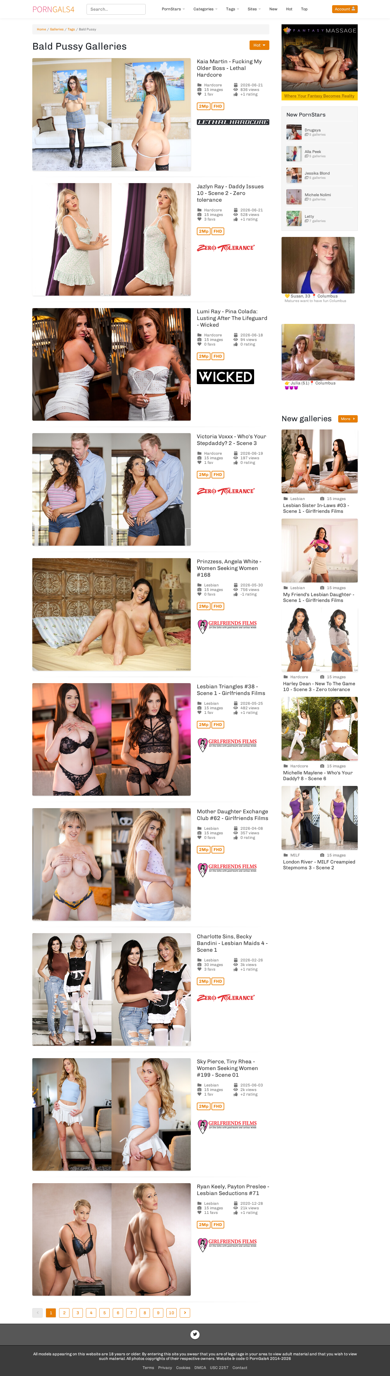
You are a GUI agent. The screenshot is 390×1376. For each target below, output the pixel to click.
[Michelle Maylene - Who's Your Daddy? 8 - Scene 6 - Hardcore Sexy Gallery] (320, 729)
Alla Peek (313, 151)
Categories (203, 9)
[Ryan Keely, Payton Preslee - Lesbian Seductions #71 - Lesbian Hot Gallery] (111, 1239)
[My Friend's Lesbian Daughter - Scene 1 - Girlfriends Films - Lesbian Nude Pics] (320, 550)
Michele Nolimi (318, 195)
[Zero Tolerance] (233, 248)
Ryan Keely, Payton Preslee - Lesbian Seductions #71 (233, 1190)
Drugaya (313, 130)
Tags (230, 9)
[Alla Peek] (294, 153)
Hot (289, 9)
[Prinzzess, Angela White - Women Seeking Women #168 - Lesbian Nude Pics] (111, 614)
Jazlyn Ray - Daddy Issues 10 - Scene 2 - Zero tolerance (230, 193)
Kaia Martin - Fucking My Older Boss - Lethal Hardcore (229, 68)
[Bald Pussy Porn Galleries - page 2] (185, 1313)
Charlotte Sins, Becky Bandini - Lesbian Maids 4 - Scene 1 (232, 943)
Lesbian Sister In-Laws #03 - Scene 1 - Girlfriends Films (316, 508)
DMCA (200, 1367)
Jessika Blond (317, 173)
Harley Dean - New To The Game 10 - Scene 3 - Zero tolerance (319, 686)
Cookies (183, 1367)
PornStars (171, 9)
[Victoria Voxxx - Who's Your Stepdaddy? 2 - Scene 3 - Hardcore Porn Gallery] (111, 489)
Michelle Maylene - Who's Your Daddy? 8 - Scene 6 (318, 775)
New (273, 9)
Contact (239, 1367)
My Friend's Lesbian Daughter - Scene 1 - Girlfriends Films (318, 597)
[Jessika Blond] (294, 175)
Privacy (165, 1367)
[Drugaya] (294, 132)
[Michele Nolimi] (294, 196)
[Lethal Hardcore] (233, 122)
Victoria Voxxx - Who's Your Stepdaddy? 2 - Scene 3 (231, 440)
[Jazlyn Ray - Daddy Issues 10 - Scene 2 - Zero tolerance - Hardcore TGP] (111, 239)
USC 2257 (219, 1367)
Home (41, 29)
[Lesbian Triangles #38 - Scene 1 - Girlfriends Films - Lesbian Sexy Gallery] (111, 739)
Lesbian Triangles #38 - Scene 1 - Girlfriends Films (231, 690)
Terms (148, 1367)
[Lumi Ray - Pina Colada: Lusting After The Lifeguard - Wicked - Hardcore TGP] (111, 364)
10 (171, 1312)
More (346, 419)
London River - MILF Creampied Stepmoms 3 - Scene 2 (319, 864)
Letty (309, 216)
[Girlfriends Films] (233, 627)
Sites (252, 9)
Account (342, 9)
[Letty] (294, 218)
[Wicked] (233, 376)
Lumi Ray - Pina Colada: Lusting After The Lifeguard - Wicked (232, 318)
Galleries (57, 29)
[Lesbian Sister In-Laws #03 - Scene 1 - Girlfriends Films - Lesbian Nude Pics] (320, 461)
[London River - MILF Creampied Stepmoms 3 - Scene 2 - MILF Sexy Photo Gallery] (320, 818)
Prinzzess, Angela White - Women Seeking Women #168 (229, 568)
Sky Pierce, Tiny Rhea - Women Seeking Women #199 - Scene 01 (227, 1068)
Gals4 (53, 9)
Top (304, 9)
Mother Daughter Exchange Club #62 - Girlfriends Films (232, 815)
